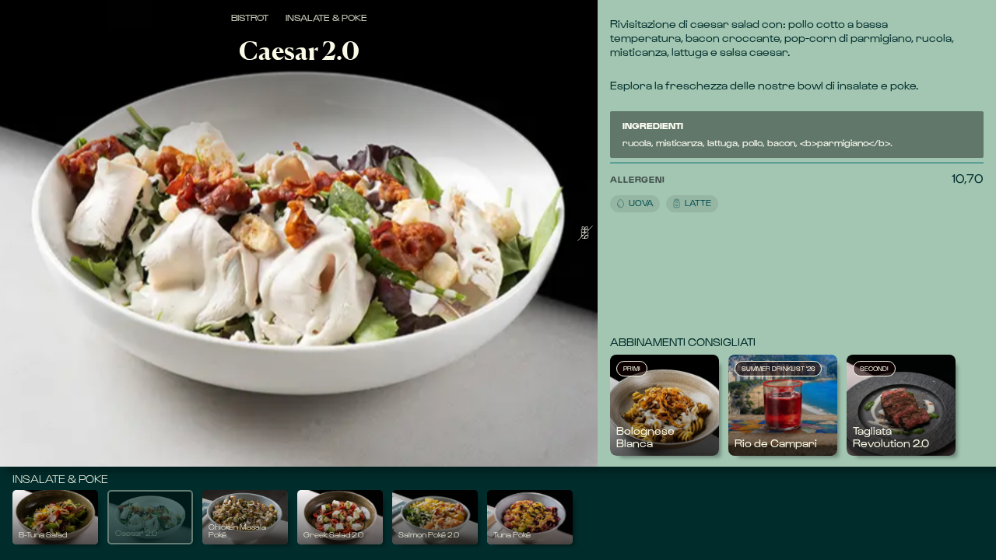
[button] (781, 191)
